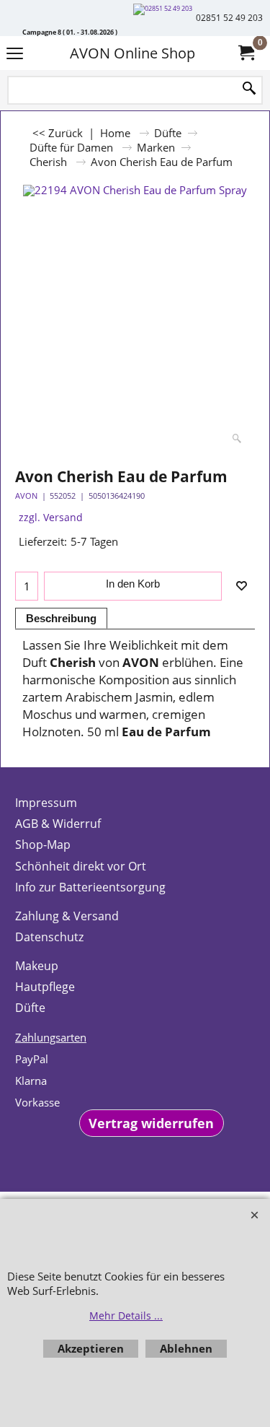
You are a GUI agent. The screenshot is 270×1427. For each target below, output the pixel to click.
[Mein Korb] (245, 53)
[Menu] (14, 54)
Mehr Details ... (126, 1315)
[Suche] (249, 89)
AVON (26, 495)
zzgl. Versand (51, 517)
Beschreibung (61, 618)
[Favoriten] (241, 586)
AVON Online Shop (132, 53)
